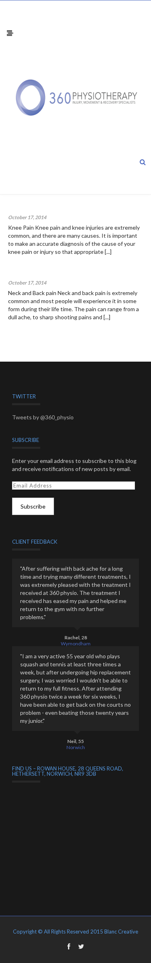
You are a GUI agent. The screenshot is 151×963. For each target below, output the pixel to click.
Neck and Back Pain (34, 273)
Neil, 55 (75, 741)
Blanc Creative (121, 931)
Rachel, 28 (75, 637)
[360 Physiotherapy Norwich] (79, 97)
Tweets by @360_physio (43, 417)
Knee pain (21, 208)
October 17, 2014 (27, 217)
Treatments (60, 217)
